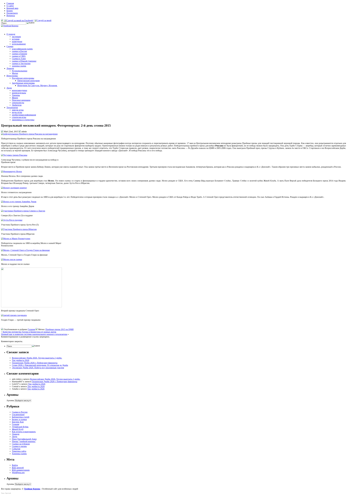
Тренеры (16, 95)
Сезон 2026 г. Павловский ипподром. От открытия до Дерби (40, 365)
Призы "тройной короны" (24, 441)
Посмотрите (12, 13)
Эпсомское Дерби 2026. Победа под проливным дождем (38, 368)
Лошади (10, 68)
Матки (15, 73)
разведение (17, 41)
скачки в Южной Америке (24, 61)
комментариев (21, 470)
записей (18, 467)
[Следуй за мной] (43, 20)
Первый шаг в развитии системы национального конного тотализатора (34, 334)
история (15, 39)
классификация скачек (22, 49)
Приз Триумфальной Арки (24, 439)
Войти (15, 465)
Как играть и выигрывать (24, 431)
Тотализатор (12, 107)
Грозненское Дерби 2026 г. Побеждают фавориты (34, 363)
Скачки (10, 46)
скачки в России (19, 51)
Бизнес (10, 11)
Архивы (10, 400)
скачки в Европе (19, 54)
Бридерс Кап (18, 422)
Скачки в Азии (19, 58)
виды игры (17, 112)
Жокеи (15, 98)
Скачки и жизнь (19, 446)
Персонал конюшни (21, 100)
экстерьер (16, 36)
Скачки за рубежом (21, 444)
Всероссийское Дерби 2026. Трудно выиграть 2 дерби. (37, 358)
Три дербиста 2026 (20, 360)
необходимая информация (24, 115)
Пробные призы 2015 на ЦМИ (59, 329)
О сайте (10, 6)
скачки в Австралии (21, 63)
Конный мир (12, 8)
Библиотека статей (20, 417)
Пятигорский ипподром (28, 80)
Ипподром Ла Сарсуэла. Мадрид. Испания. (37, 85)
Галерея (31, 329)
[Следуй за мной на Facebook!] (19, 20)
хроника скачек (19, 66)
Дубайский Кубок (20, 427)
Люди (9, 88)
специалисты (18, 102)
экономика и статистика (23, 120)
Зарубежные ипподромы (23, 83)
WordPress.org (18, 472)
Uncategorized (18, 414)
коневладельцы (19, 93)
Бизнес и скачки (19, 419)
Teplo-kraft (8, 493)
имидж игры (18, 110)
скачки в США (19, 56)
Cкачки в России (20, 412)
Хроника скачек (19, 453)
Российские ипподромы (23, 78)
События (16, 449)
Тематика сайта (19, 451)
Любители (17, 105)
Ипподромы (12, 76)
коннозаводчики (19, 90)
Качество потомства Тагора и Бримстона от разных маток (29, 332)
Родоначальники (19, 71)
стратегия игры (19, 117)
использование (19, 44)
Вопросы (11, 15)
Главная (10, 3)
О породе (11, 34)
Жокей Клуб (17, 429)
